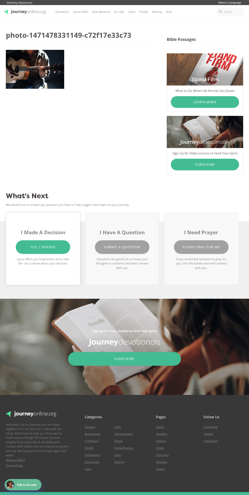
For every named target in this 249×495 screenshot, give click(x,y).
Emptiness (92, 462)
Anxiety (90, 427)
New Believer (101, 12)
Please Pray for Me (201, 247)
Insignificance (124, 448)
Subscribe (205, 164)
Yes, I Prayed (43, 247)
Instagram (210, 441)
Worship (161, 462)
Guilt (117, 427)
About (160, 469)
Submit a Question (122, 247)
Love (117, 455)
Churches (162, 455)
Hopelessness (123, 434)
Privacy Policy (15, 460)
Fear (88, 469)
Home (160, 427)
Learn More (205, 102)
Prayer (143, 12)
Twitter (208, 434)
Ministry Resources (19, 3)
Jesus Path (80, 12)
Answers (161, 434)
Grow (131, 12)
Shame (119, 462)
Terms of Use (14, 466)
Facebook (210, 427)
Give (169, 12)
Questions (62, 12)
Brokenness (92, 434)
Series (160, 448)
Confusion (91, 441)
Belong (157, 12)
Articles (161, 441)
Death (89, 448)
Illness (118, 441)
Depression (92, 455)
